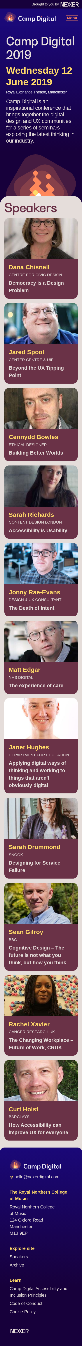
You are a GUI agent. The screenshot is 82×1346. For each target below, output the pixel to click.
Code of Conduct (26, 1303)
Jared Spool (26, 352)
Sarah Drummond (34, 847)
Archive (17, 1265)
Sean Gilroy (26, 932)
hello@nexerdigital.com (36, 1176)
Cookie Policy (23, 1311)
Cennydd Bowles (33, 437)
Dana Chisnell (29, 267)
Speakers (19, 1256)
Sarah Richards (31, 514)
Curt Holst (23, 1109)
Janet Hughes (29, 747)
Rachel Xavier (29, 1024)
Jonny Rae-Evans (34, 592)
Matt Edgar (24, 669)
